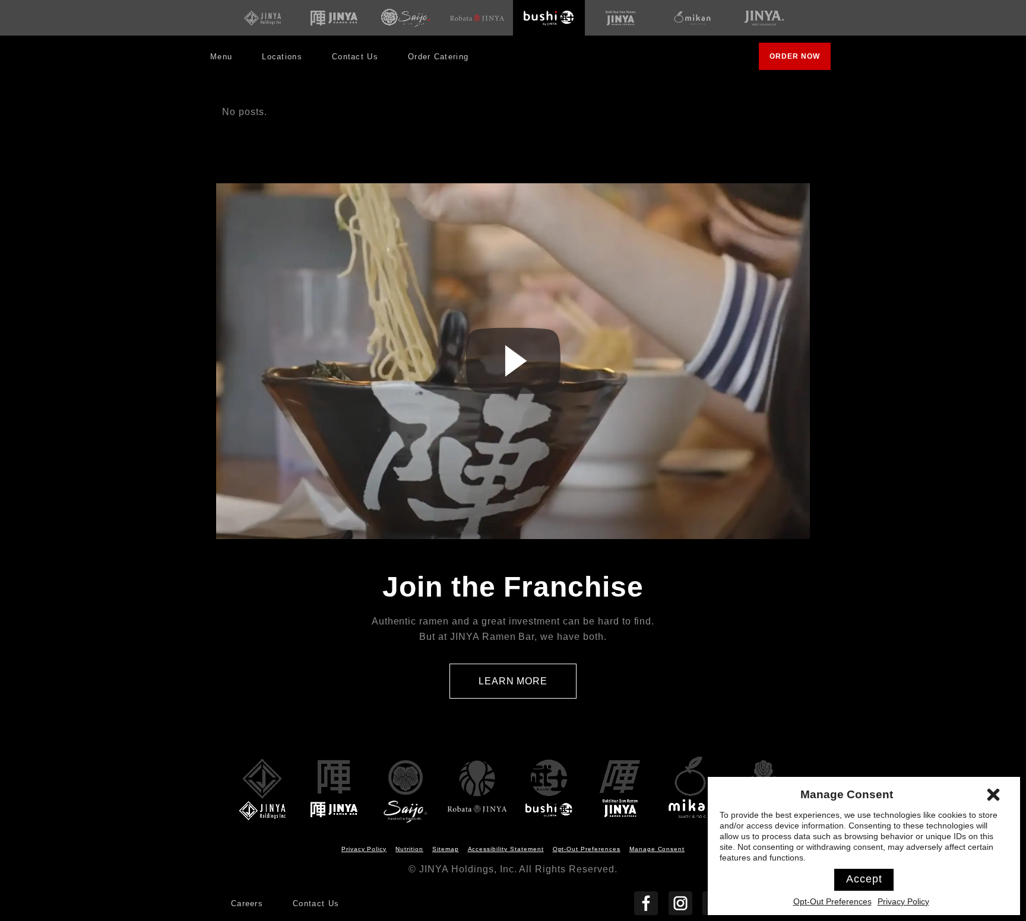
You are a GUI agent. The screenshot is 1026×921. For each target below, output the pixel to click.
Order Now (800, 61)
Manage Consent (657, 849)
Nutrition (409, 849)
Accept (864, 879)
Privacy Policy (903, 901)
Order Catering (442, 61)
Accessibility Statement (506, 849)
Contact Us (355, 56)
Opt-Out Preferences (832, 901)
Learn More (528, 687)
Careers (247, 903)
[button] (993, 795)
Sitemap (445, 849)
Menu (221, 56)
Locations (282, 56)
